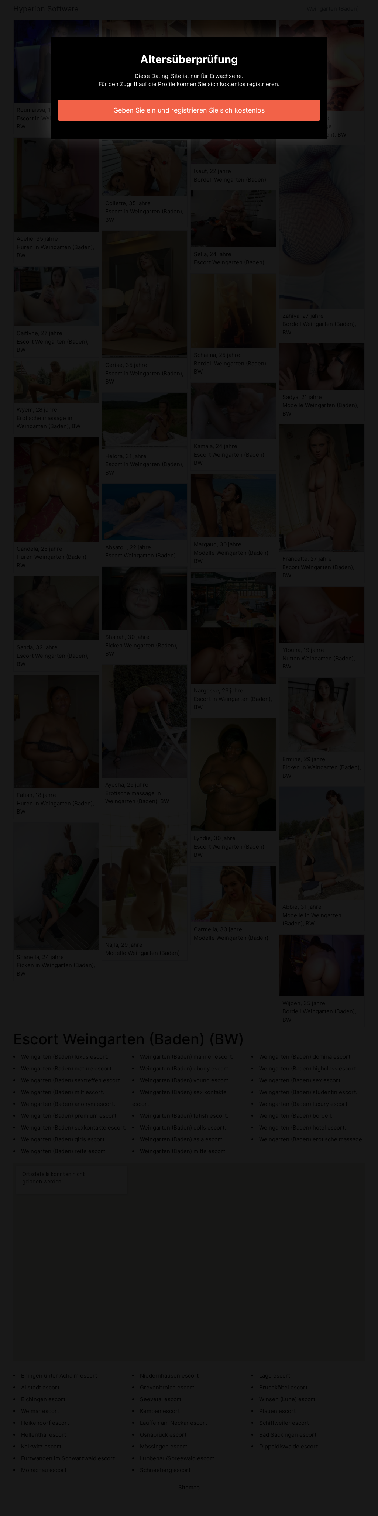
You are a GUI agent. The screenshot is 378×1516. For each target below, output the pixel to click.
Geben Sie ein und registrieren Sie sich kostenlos (189, 110)
